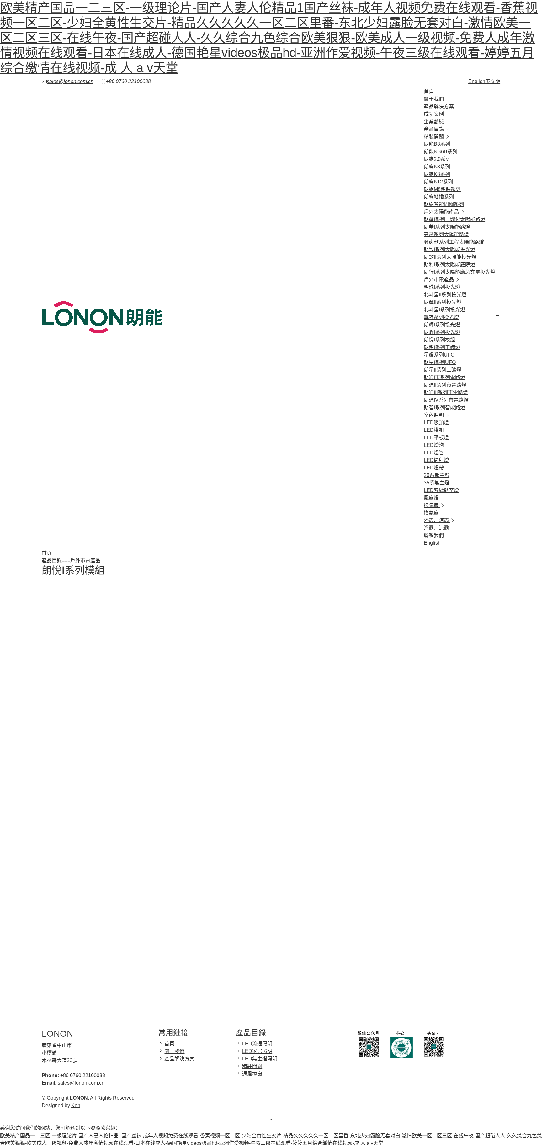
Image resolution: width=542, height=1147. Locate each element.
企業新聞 (368, 649)
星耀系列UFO (439, 354)
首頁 (429, 91)
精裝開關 (252, 1066)
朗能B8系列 (437, 144)
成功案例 (434, 114)
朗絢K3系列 (437, 166)
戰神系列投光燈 (441, 317)
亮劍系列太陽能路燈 (446, 234)
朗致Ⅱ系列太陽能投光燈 (450, 257)
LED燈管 (434, 452)
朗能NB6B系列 (440, 151)
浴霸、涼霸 (436, 528)
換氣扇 (431, 512)
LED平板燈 (436, 437)
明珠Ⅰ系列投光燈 (442, 287)
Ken (75, 1105)
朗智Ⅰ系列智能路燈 (444, 407)
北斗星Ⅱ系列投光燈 (445, 294)
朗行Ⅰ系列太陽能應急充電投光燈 (459, 272)
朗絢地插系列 (439, 196)
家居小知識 (369, 664)
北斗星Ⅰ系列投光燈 (444, 309)
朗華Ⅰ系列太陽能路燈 (447, 227)
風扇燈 (431, 497)
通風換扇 (252, 1073)
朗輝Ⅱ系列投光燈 (442, 302)
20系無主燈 (436, 475)
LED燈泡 (434, 445)
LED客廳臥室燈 (441, 490)
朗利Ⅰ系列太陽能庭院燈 (449, 264)
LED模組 (434, 430)
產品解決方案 (439, 106)
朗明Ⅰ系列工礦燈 (442, 347)
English (432, 543)
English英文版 (484, 81)
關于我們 (434, 99)
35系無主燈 (436, 482)
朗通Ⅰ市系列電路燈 (444, 377)
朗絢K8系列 (437, 174)
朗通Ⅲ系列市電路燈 (446, 392)
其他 (361, 679)
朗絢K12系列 (438, 181)
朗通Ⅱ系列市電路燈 (445, 385)
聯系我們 (434, 535)
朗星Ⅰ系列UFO (440, 362)
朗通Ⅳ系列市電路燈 (446, 400)
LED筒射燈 (436, 460)
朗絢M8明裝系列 (442, 189)
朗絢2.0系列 (437, 159)
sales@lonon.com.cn (70, 81)
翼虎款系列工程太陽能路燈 (454, 242)
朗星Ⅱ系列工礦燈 (442, 370)
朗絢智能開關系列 (444, 204)
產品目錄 (52, 560)
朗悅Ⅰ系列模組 (439, 339)
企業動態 (434, 121)
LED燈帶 (434, 467)
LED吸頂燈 (436, 422)
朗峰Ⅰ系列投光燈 (442, 332)
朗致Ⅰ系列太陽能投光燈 (449, 249)
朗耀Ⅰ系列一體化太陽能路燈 (454, 219)
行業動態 (368, 657)
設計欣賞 (368, 672)
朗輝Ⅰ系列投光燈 (442, 324)
